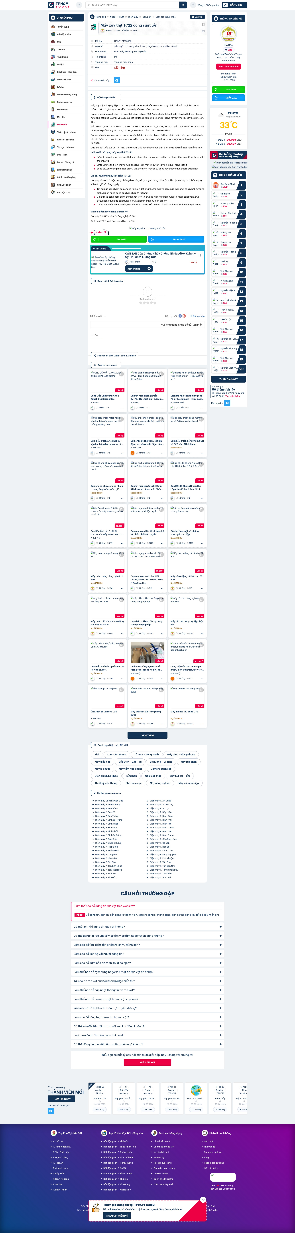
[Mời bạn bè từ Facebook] (227, 403)
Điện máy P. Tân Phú (160, 861)
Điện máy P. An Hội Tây (161, 804)
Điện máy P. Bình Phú (160, 819)
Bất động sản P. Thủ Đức (115, 1141)
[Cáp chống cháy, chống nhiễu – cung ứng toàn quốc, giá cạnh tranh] (107, 472)
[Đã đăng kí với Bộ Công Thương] (223, 1178)
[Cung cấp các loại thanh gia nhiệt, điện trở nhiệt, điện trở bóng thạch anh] (187, 652)
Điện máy (133, 16)
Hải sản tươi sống (163, 1162)
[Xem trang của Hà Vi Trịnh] (93, 453)
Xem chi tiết (134, 268)
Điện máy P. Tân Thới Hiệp (108, 869)
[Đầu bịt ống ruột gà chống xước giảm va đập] (187, 517)
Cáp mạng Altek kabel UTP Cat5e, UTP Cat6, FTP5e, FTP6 (147, 577)
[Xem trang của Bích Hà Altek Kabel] (93, 408)
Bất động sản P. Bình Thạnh (117, 1173)
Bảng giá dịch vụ (212, 1151)
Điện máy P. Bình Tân (160, 823)
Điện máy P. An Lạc (159, 808)
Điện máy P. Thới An (105, 873)
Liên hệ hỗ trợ (211, 1168)
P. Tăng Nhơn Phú (62, 1146)
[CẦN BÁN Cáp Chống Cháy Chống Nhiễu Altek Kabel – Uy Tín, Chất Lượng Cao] (106, 262)
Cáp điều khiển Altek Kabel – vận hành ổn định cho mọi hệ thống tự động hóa (106, 442)
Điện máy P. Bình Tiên (161, 831)
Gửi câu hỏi (147, 1062)
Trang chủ (100, 16)
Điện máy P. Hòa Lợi (160, 846)
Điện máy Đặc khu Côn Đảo (109, 800)
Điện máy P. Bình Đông (161, 815)
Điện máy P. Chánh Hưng (108, 842)
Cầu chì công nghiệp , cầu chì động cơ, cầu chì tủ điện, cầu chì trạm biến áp (146, 442)
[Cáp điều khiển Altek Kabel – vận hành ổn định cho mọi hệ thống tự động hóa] (107, 427)
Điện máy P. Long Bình (106, 854)
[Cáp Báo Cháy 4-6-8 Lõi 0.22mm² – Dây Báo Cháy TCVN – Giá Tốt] (107, 517)
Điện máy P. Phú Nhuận (162, 858)
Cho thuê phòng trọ (164, 1146)
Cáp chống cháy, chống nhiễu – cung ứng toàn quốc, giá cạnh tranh (107, 487)
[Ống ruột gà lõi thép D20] (107, 697)
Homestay (159, 1157)
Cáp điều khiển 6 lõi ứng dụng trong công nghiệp (146, 623)
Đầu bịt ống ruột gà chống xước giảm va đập (185, 532)
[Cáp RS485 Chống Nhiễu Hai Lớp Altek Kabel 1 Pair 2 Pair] (187, 472)
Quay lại (197, 17)
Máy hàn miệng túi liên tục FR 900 (186, 577)
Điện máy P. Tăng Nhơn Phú (164, 869)
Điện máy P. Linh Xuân (161, 850)
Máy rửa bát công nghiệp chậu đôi (187, 623)
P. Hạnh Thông (60, 1157)
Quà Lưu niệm (161, 1173)
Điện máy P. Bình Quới (106, 823)
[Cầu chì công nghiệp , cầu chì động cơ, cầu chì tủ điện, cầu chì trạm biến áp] (147, 427)
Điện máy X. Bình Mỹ (160, 877)
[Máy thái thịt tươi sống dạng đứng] (147, 697)
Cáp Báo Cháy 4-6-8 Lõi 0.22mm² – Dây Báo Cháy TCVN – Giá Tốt (107, 532)
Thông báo (209, 1146)
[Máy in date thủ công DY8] (187, 697)
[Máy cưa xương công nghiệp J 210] (107, 562)
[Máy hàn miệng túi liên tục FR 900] (187, 562)
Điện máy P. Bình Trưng (162, 835)
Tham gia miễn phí (117, 1215)
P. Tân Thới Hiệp (61, 1151)
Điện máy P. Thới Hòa (161, 873)
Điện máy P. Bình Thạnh (162, 827)
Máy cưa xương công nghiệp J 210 (106, 577)
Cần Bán (146, 16)
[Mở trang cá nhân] (216, 185)
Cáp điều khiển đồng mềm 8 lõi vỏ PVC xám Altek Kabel (187, 442)
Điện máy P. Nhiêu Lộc (106, 858)
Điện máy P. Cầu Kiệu (106, 838)
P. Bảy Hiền (59, 1173)
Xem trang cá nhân (229, 66)
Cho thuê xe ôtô (162, 1141)
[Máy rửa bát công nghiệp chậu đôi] (187, 607)
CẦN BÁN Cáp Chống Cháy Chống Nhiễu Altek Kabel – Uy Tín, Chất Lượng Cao (160, 255)
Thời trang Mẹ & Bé (163, 1184)
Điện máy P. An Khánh (106, 808)
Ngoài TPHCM (117, 16)
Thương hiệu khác (123, 61)
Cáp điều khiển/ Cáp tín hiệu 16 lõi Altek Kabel (107, 668)
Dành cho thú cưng (163, 1178)
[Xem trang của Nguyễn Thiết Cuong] (173, 408)
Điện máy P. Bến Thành (107, 815)
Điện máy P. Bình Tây (106, 827)
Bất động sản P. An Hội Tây (117, 1189)
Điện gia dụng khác (166, 16)
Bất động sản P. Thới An (115, 1178)
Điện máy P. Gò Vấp (160, 842)
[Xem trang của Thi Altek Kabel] (93, 543)
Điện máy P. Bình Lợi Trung (108, 819)
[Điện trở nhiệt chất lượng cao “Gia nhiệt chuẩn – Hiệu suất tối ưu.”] (187, 381)
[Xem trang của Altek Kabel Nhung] (173, 453)
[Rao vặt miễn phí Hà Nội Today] (230, 162)
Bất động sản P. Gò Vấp (115, 1168)
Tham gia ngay (228, 379)
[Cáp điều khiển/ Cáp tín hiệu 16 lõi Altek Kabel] (107, 652)
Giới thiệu (209, 1141)
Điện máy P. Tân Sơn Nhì (162, 865)
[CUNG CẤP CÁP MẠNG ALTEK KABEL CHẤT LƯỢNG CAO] (107, 381)
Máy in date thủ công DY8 (184, 711)
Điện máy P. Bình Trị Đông (108, 835)
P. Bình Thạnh (60, 1189)
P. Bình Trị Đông (61, 1178)
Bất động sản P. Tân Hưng (116, 1184)
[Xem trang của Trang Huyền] (93, 724)
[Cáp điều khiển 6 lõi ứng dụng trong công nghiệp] (147, 607)
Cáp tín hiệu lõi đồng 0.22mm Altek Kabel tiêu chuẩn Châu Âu (146, 487)
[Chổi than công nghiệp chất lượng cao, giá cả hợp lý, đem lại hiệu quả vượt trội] (147, 652)
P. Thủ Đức (58, 1141)
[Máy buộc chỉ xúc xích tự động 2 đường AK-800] (107, 607)
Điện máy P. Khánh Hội (107, 850)
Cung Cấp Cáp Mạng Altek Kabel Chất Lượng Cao (105, 397)
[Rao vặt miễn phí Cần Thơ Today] (229, 166)
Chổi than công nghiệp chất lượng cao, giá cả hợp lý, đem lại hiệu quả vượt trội (147, 668)
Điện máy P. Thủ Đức (105, 877)
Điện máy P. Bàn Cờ (105, 812)
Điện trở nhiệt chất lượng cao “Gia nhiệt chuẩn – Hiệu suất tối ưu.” (186, 397)
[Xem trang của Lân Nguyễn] (133, 453)
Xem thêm (148, 735)
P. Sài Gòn (58, 1184)
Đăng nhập (199, 315)
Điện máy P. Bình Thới (106, 831)
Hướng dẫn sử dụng (214, 1162)
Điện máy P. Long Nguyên (163, 854)
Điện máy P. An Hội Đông (107, 804)
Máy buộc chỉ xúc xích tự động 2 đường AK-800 (107, 623)
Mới (116, 56)
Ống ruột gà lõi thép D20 (104, 711)
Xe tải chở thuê (161, 1151)
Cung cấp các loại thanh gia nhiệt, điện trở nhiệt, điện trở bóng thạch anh (186, 668)
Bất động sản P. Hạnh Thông (118, 1162)
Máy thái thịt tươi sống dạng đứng (146, 713)
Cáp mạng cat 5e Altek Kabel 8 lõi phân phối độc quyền (147, 532)
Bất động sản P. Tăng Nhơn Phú (119, 1146)
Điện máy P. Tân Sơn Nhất (108, 865)
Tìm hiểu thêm (232, 396)
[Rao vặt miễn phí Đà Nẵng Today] (228, 158)
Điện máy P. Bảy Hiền (161, 812)
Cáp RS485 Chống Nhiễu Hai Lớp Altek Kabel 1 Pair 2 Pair (186, 487)
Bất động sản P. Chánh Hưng (118, 1151)
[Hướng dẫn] (79, 5)
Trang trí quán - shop (164, 1168)
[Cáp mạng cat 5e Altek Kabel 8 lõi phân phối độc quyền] (147, 517)
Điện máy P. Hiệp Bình (106, 846)
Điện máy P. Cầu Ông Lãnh (163, 838)
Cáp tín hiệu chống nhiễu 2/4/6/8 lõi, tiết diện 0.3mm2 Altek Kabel (147, 397)
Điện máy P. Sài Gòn (105, 861)
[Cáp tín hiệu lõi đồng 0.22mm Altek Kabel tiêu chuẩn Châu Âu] (147, 472)
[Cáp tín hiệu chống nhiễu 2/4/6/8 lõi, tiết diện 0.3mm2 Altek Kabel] (147, 381)
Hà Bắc (228, 45)
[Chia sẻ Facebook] (117, 80)
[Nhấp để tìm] (183, 5)
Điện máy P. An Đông (160, 800)
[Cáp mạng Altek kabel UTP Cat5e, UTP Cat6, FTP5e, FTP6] (147, 562)
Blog (206, 1157)
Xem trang (99, 1109)
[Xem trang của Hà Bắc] (93, 588)
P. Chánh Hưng (61, 1168)
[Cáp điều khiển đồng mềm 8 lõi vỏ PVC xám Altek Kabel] (187, 427)
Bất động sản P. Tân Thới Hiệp (118, 1157)
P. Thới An (58, 1162)
